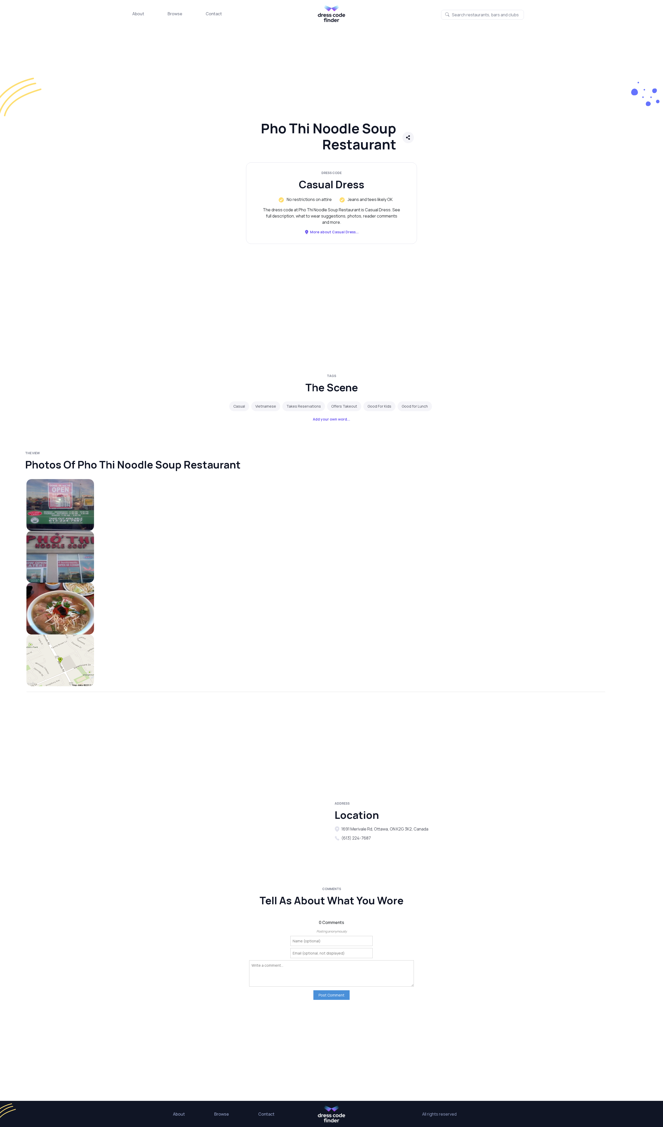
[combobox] (482, 15)
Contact (214, 14)
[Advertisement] (155, 76)
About (138, 14)
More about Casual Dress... (334, 231)
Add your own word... (331, 419)
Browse (175, 14)
